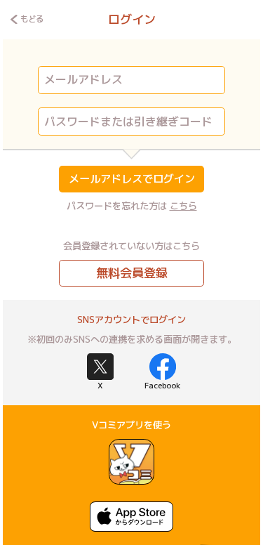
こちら (183, 205)
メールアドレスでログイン (132, 178)
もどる (31, 19)
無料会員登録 (132, 273)
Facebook (162, 385)
